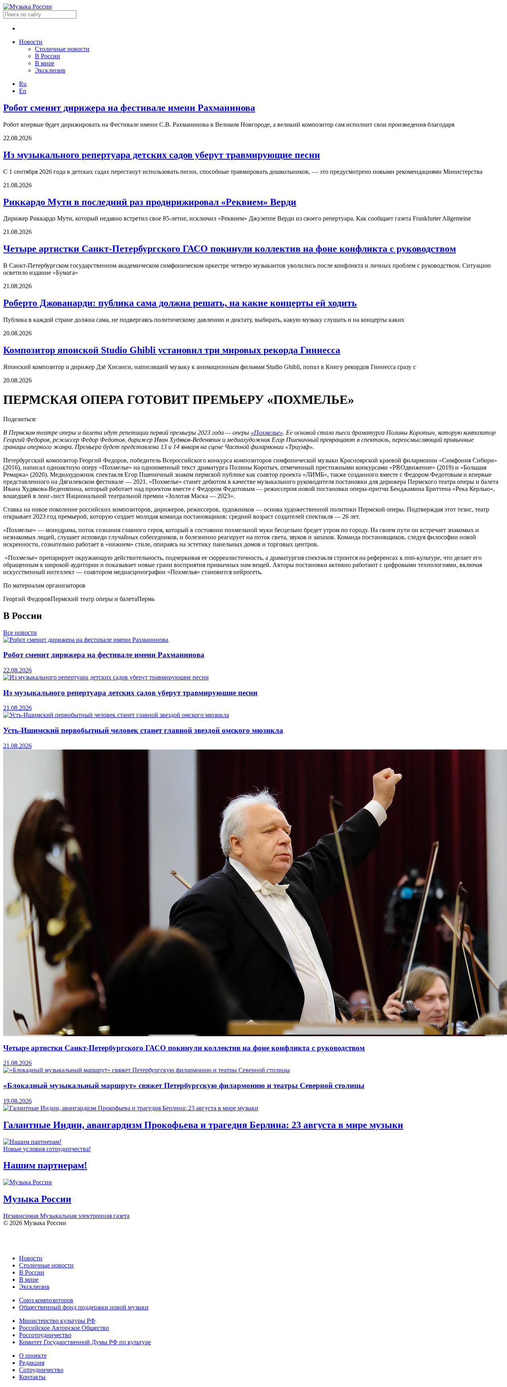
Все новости (20, 632)
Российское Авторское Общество (64, 1327)
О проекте (33, 1355)
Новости (30, 41)
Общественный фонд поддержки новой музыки (84, 1307)
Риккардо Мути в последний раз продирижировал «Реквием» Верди (149, 202)
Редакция (31, 1362)
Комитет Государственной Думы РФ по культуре (85, 1342)
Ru (23, 83)
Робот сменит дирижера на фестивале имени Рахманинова (129, 108)
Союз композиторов (46, 1300)
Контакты (32, 1377)
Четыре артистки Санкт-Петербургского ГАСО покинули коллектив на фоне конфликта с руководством (229, 249)
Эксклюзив (50, 70)
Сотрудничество (41, 1369)
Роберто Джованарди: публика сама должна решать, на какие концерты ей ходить (180, 303)
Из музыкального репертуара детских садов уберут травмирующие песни (161, 155)
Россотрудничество (45, 1335)
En (22, 91)
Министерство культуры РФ (57, 1320)
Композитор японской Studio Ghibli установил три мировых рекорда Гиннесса (171, 350)
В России (47, 56)
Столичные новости (62, 49)
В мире (44, 63)
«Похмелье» (267, 432)
